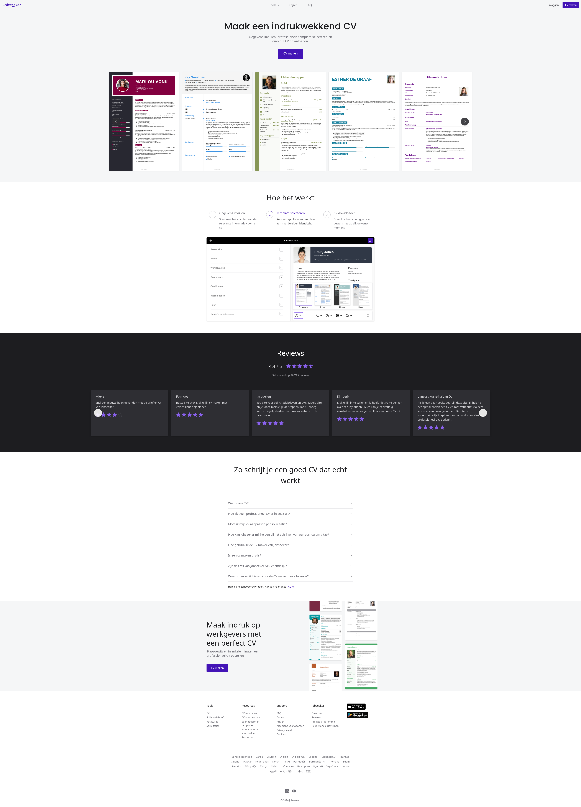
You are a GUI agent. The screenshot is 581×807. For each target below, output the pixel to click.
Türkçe (263, 766)
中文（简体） (287, 771)
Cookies (281, 734)
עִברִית (346, 766)
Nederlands (262, 761)
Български (303, 766)
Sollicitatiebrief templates (250, 723)
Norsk (275, 761)
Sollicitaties (213, 726)
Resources (248, 737)
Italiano (235, 761)
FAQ (309, 5)
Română (334, 761)
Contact (281, 717)
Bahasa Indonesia (242, 756)
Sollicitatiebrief (215, 717)
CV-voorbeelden (251, 717)
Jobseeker (294, 800)
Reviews (316, 717)
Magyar (247, 761)
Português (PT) (317, 761)
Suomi (346, 761)
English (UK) (298, 756)
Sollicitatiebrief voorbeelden (250, 731)
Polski (286, 761)
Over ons (317, 713)
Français (345, 756)
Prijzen (293, 5)
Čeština (275, 766)
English (284, 756)
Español (313, 756)
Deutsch (271, 756)
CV (208, 713)
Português (299, 761)
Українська (332, 766)
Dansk (259, 756)
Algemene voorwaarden (290, 726)
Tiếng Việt (250, 766)
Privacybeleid (284, 730)
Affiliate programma (323, 721)
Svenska (236, 766)
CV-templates (249, 713)
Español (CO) (329, 756)
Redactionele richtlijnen (325, 726)
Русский (318, 766)
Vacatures (212, 721)
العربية (273, 771)
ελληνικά (288, 766)
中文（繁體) (304, 771)
